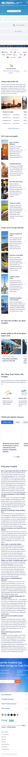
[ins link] (2, 719)
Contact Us (3, 744)
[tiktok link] (14, 719)
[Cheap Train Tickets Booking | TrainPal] (6, 2)
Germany (22, 304)
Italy (16, 304)
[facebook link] (8, 719)
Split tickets (6, 397)
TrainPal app (4, 508)
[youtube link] (18, 719)
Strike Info (3, 746)
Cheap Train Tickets (18, 491)
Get (24, 754)
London (16, 638)
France (12, 306)
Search (23, 41)
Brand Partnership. (11, 731)
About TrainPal (4, 736)
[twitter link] (11, 719)
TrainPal (23, 498)
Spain (18, 304)
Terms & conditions (5, 748)
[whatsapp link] (5, 719)
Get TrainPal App (5, 739)
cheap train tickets (9, 475)
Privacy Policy (4, 751)
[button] (14, 29)
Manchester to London (6, 649)
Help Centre (3, 741)
